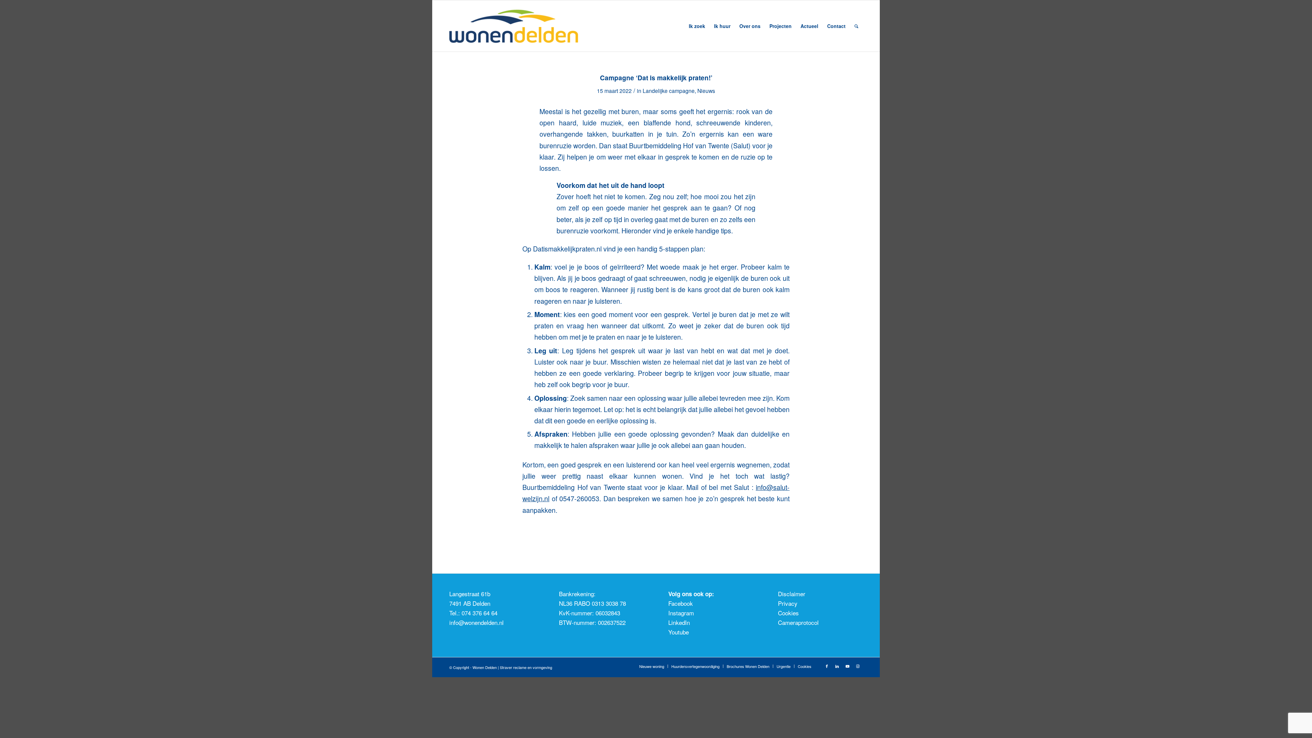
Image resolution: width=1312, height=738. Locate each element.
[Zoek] (856, 26)
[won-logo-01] (523, 26)
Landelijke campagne (669, 90)
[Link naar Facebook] (827, 666)
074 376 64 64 (479, 613)
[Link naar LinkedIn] (837, 666)
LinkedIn (679, 622)
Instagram (681, 613)
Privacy (787, 603)
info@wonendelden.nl (476, 622)
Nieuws (706, 90)
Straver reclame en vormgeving (526, 667)
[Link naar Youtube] (847, 666)
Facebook (680, 603)
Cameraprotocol (798, 622)
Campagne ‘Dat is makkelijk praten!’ (656, 77)
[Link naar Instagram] (857, 666)
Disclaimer (791, 593)
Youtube (678, 632)
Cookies (788, 613)
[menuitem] (697, 26)
